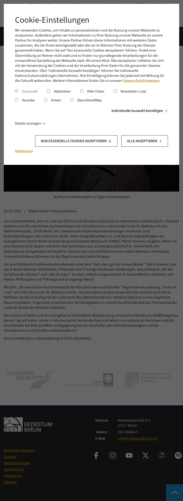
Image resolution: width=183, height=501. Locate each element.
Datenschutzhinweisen (141, 80)
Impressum (24, 151)
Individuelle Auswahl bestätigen (137, 110)
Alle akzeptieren (142, 141)
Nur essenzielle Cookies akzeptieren (74, 141)
